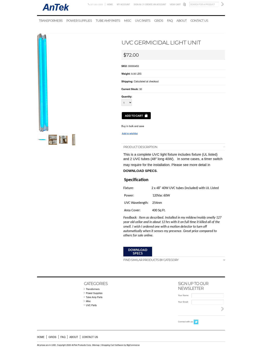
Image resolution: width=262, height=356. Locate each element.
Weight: (125, 73)
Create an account (155, 4)
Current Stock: (129, 89)
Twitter (196, 322)
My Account (123, 4)
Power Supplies (79, 20)
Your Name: (183, 295)
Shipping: (127, 81)
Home (110, 4)
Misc (127, 20)
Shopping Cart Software (112, 345)
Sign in (137, 4)
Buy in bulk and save (132, 126)
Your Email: (183, 301)
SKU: (124, 66)
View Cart (175, 4)
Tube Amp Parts (108, 20)
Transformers (51, 20)
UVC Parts (142, 20)
